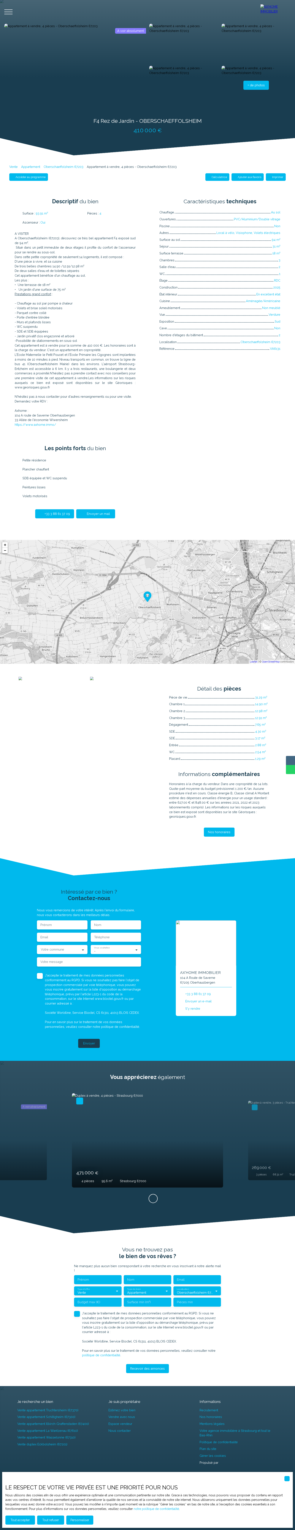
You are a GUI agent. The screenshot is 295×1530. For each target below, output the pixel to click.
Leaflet (253, 661)
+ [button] (5, 545)
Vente (13, 167)
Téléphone (102, 937)
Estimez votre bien (121, 1410)
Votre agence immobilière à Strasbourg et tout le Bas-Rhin (235, 1433)
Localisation (183, 1289)
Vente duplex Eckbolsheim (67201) (42, 1444)
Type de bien (133, 1289)
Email (44, 937)
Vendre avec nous (121, 1417)
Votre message (51, 962)
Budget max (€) (89, 1302)
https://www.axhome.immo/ (35, 424)
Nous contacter (119, 1430)
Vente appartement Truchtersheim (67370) (47, 1410)
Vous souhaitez (101, 947)
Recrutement (209, 1410)
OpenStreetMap (271, 661)
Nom (97, 925)
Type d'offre (83, 1289)
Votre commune (52, 949)
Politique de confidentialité (219, 1442)
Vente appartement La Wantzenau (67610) (47, 1430)
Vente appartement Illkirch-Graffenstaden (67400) (53, 1424)
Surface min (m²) (139, 1302)
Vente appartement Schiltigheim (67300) (46, 1417)
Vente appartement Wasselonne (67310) (46, 1437)
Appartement (30, 167)
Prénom (46, 925)
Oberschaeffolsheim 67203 (63, 167)
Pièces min (185, 1302)
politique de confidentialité (120, 1026)
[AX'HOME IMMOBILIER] (275, 12)
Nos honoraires (211, 1417)
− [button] (5, 550)
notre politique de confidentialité (156, 1509)
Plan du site (208, 1449)
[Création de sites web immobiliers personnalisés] (229, 1462)
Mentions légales (212, 1424)
